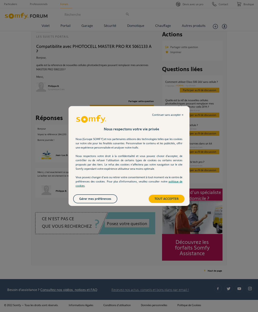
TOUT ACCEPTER (166, 198)
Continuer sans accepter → (167, 114)
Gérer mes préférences (95, 198)
